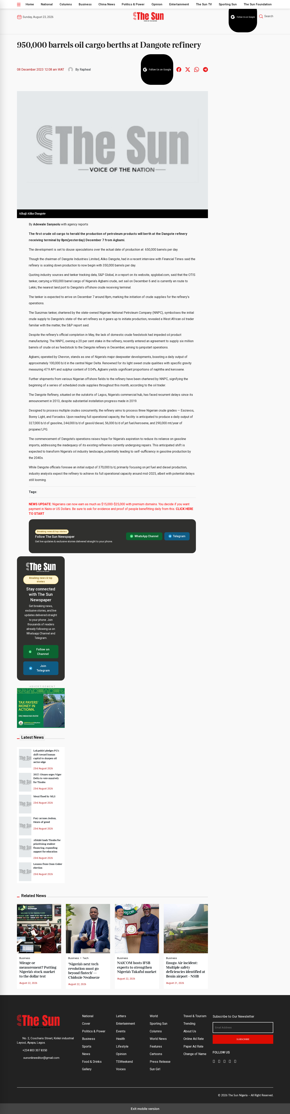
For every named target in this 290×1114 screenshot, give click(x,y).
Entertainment (179, 4)
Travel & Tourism (194, 1016)
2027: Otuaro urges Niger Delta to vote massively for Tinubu (47, 778)
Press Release (160, 1062)
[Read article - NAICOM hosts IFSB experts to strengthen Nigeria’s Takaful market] (137, 928)
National (47, 4)
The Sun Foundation (258, 4)
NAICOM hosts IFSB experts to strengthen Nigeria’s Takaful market (136, 967)
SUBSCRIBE (243, 1039)
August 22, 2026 (28, 983)
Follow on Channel (43, 652)
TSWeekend (124, 1062)
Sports (86, 1046)
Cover (86, 1023)
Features (156, 1046)
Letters (121, 1016)
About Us (189, 1031)
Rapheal (85, 69)
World (154, 1016)
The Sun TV (204, 4)
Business (85, 4)
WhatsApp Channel (146, 536)
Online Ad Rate (193, 1039)
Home (30, 4)
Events (120, 1031)
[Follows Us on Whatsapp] (196, 69)
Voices (121, 1069)
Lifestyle (122, 1046)
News (86, 1054)
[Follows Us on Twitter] (187, 69)
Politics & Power (133, 4)
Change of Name (194, 1054)
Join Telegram (43, 668)
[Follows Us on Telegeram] (205, 69)
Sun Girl (155, 1069)
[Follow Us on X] (219, 1061)
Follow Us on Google (246, 17)
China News (106, 4)
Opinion (157, 4)
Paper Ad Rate (193, 1046)
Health (120, 1039)
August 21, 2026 (175, 983)
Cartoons (156, 1054)
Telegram (179, 536)
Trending (189, 1023)
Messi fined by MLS (44, 796)
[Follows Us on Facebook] (178, 69)
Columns (66, 4)
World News (158, 1039)
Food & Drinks (92, 1062)
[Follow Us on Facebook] (214, 1061)
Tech (86, 958)
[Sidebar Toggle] (19, 4)
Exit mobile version (145, 1109)
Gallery (87, 1069)
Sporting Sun (228, 4)
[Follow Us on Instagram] (235, 1061)
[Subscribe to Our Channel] (224, 1061)
